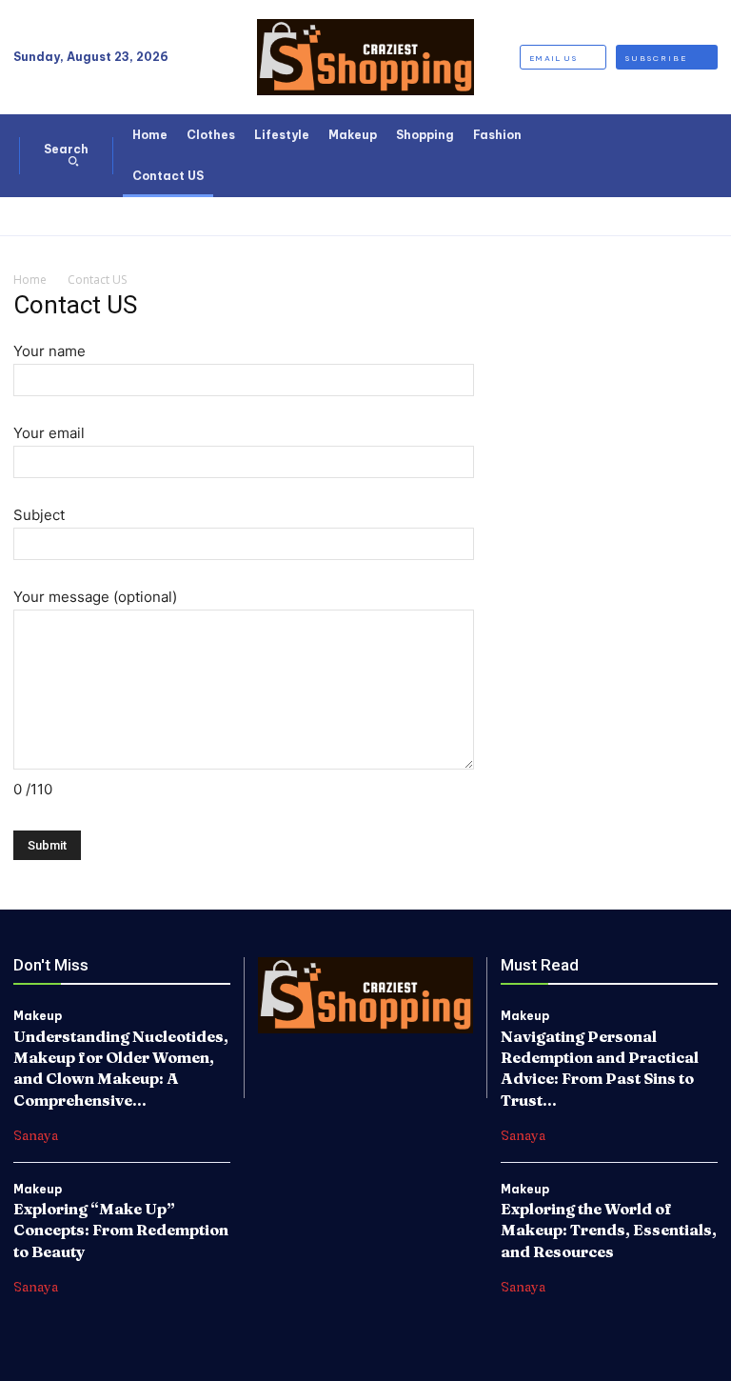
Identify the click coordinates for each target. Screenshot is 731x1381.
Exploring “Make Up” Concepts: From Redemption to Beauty (120, 1230)
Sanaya (35, 1135)
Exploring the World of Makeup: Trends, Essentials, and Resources (609, 1230)
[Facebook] (284, 1053)
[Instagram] (324, 1053)
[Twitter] (405, 1053)
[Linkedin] (365, 1053)
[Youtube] (446, 1053)
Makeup (37, 1016)
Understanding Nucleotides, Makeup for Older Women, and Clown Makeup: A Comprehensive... (120, 1068)
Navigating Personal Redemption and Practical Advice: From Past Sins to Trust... (600, 1068)
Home (30, 279)
